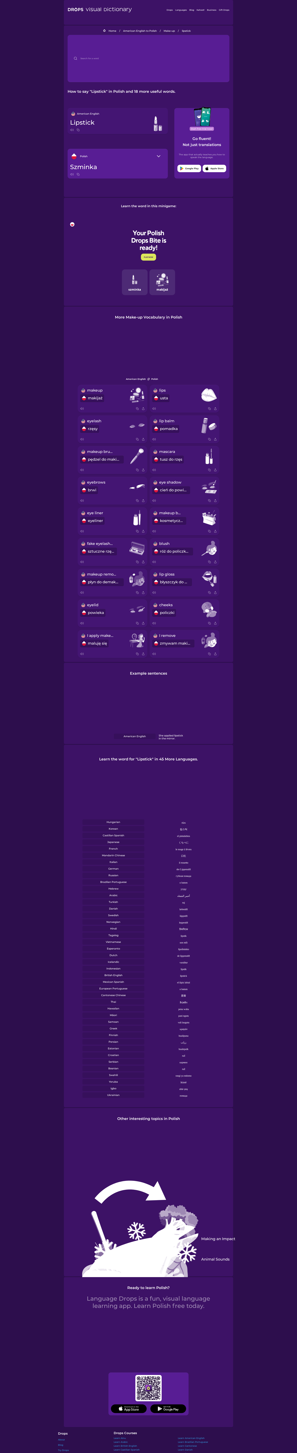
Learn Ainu (120, 1438)
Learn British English (125, 1445)
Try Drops (63, 1450)
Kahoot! (200, 10)
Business (211, 10)
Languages (181, 10)
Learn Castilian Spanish (127, 1449)
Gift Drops (224, 10)
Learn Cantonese (187, 1445)
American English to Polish (140, 30)
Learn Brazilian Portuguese (193, 1442)
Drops (170, 10)
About (61, 1439)
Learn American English (191, 1438)
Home (112, 30)
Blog (191, 10)
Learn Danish (185, 1449)
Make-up (169, 30)
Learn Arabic (121, 1442)
